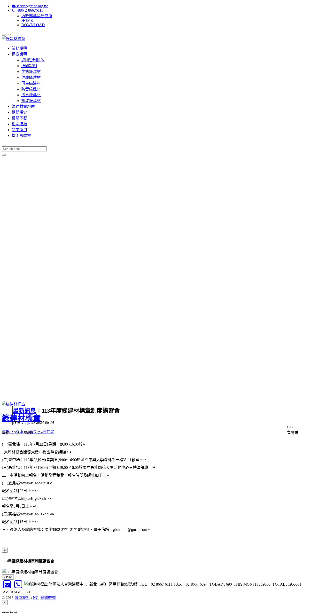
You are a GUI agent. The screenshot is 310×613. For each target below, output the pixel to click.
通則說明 (29, 66)
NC (36, 598)
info (27, 422)
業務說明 (19, 48)
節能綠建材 (31, 101)
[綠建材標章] (13, 39)
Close (8, 577)
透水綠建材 (31, 95)
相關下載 (19, 118)
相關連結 (19, 124)
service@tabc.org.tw (32, 6)
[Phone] (19, 584)
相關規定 (19, 112)
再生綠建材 (31, 83)
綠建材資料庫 (23, 106)
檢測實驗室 (21, 136)
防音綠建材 (31, 89)
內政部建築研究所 (36, 16)
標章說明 (19, 54)
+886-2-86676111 (29, 10)
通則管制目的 (33, 60)
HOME (27, 20)
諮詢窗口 (19, 130)
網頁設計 (22, 598)
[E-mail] (7, 584)
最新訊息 (24, 411)
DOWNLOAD (33, 25)
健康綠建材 (31, 77)
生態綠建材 (31, 72)
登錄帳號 (48, 598)
